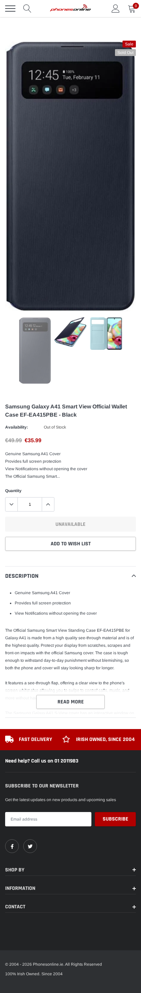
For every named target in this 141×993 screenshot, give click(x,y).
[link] (12, 846)
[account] (116, 8)
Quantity (13, 490)
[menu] (10, 8)
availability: (16, 427)
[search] (27, 8)
